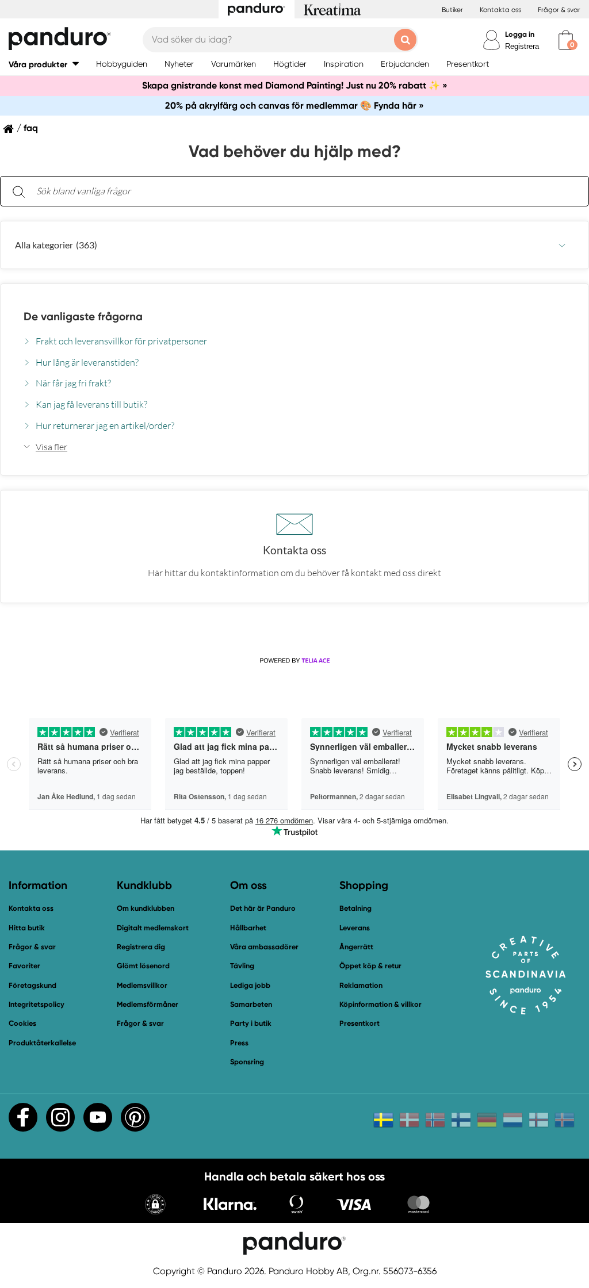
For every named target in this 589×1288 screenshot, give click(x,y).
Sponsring (247, 1061)
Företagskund (32, 985)
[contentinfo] (294, 423)
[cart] (565, 40)
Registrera (522, 46)
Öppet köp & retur (370, 965)
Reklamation (361, 985)
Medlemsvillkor (142, 985)
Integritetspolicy (36, 1004)
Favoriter (24, 965)
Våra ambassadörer (264, 946)
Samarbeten (251, 1004)
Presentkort (359, 1023)
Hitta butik (27, 927)
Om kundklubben (145, 908)
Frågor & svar (559, 10)
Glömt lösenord (143, 965)
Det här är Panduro (263, 908)
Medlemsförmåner (147, 1004)
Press (239, 1042)
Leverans (354, 927)
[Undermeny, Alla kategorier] (562, 245)
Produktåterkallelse (42, 1042)
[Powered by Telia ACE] (294, 661)
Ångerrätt (356, 946)
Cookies (22, 1023)
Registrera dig (141, 946)
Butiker (452, 10)
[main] (294, 389)
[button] (43, 64)
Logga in (519, 34)
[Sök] (18, 191)
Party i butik (250, 1023)
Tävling (242, 965)
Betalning (355, 908)
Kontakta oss (500, 10)
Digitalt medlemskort (153, 927)
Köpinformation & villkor (380, 1004)
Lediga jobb (250, 985)
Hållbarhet (248, 927)
